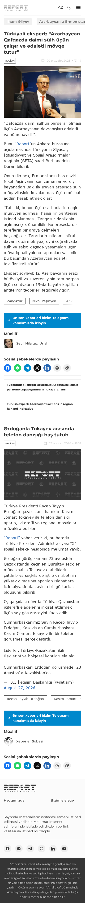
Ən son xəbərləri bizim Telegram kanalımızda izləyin (41, 320)
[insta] (19, 848)
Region (10, 60)
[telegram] (27, 368)
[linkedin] (47, 368)
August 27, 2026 (19, 688)
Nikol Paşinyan (44, 301)
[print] (57, 368)
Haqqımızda (14, 800)
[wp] (17, 368)
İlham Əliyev (17, 21)
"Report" (12, 538)
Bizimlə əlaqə (62, 800)
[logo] (16, 8)
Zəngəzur (14, 301)
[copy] (67, 368)
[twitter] (37, 368)
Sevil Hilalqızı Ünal (31, 343)
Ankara (72, 301)
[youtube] (64, 848)
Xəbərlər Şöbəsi (29, 741)
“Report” (23, 144)
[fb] (7, 368)
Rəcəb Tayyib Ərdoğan (25, 699)
